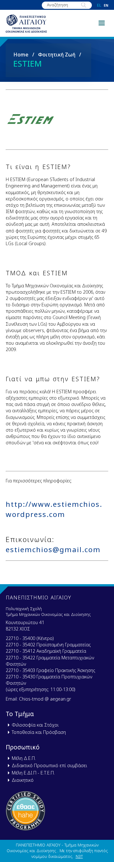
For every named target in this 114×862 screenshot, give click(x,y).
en (106, 5)
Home (20, 54)
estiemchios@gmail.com (53, 549)
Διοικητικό (23, 780)
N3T (79, 856)
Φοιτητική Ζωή (56, 54)
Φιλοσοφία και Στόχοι (35, 725)
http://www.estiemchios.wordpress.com (54, 509)
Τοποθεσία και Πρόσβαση (39, 732)
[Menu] (101, 22)
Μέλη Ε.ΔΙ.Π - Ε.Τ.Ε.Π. (33, 773)
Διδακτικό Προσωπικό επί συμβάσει (49, 765)
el (99, 5)
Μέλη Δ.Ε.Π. (24, 758)
